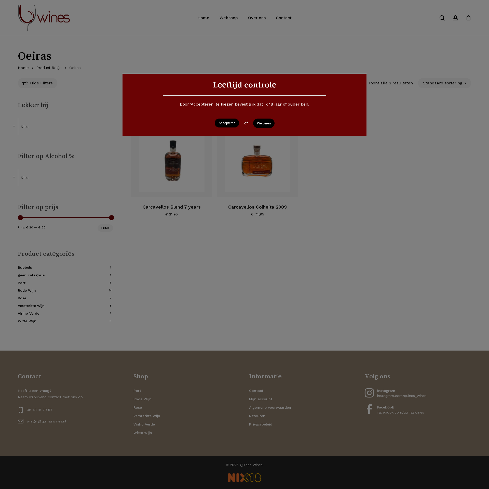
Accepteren (227, 123)
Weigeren (264, 123)
